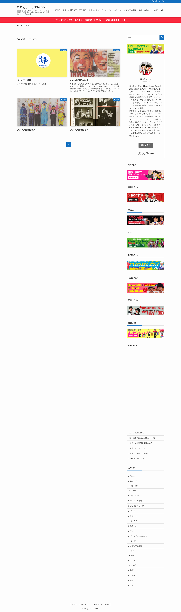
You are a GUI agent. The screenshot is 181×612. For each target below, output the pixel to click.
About (132, 476)
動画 (131, 570)
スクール (133, 526)
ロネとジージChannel (32, 7)
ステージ (134, 491)
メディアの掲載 (136, 546)
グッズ (132, 511)
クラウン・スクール (137, 448)
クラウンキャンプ (137, 506)
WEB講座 (134, 486)
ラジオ (132, 560)
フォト (132, 531)
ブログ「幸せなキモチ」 (139, 536)
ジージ (133, 541)
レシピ (133, 565)
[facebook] (150, 1)
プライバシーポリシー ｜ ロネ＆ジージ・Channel (90, 604)
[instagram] (156, 1)
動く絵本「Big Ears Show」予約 (142, 438)
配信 (131, 580)
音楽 (131, 586)
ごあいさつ (134, 496)
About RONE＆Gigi (137, 433)
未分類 (132, 575)
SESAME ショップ (137, 459)
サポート (133, 516)
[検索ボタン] (161, 10)
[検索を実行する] (161, 37)
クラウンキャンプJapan (139, 453)
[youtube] (159, 1)
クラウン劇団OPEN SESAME (141, 443)
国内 (132, 551)
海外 (132, 555)
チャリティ (135, 521)
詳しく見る (145, 145)
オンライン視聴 (136, 501)
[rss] (162, 1)
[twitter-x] (153, 1)
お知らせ (133, 481)
